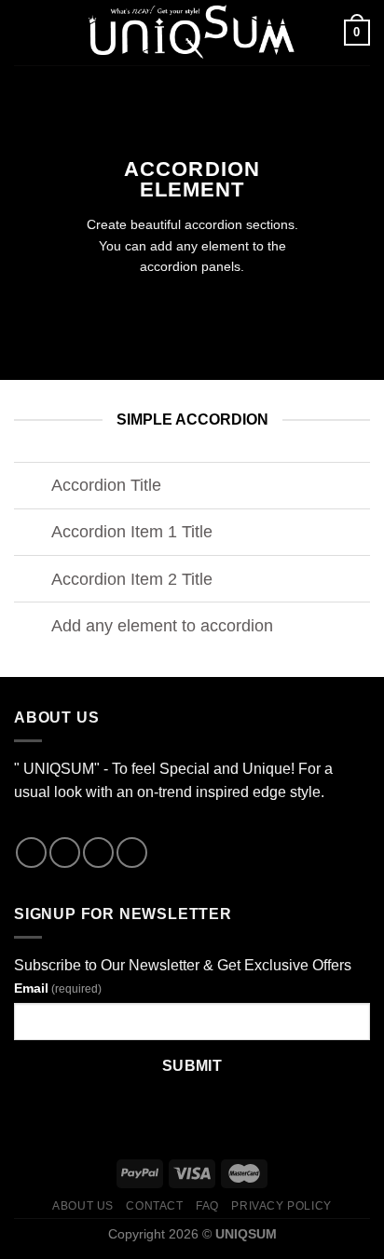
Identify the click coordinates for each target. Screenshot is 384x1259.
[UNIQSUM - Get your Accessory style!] (190, 32)
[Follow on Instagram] (64, 852)
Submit (192, 1066)
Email (58, 988)
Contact (154, 1205)
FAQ (207, 1205)
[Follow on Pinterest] (132, 852)
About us (83, 1205)
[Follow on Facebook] (31, 852)
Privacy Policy (281, 1205)
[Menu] (25, 32)
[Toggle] (32, 487)
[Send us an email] (98, 852)
